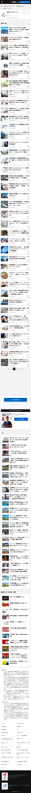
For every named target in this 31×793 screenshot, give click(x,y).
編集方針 (19, 746)
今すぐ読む (21, 419)
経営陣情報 (3, 729)
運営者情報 (3, 726)
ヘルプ (2, 767)
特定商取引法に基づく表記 (7, 757)
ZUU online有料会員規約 (22, 749)
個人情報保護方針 (5, 761)
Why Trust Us (4, 746)
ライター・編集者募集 (22, 735)
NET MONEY (4, 764)
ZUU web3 (19, 764)
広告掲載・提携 (4, 732)
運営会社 (19, 726)
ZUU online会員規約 (5, 749)
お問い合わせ (20, 732)
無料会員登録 (15, 399)
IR (17, 729)
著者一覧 (3, 735)
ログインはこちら (15, 404)
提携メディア (20, 738)
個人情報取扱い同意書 (22, 761)
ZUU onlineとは (20, 723)
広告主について (4, 742)
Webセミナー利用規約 (6, 753)
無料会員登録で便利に (24, 1)
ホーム (2, 723)
